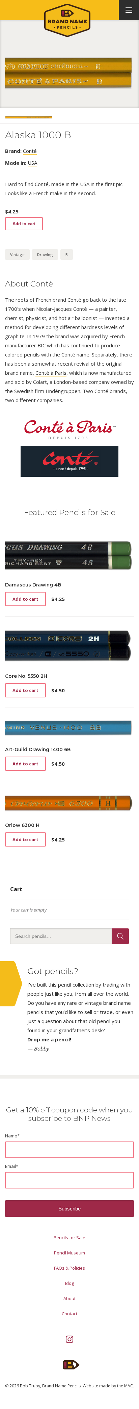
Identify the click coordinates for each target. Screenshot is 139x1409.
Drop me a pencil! (49, 1039)
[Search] (120, 936)
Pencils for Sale (69, 1237)
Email (11, 1166)
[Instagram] (69, 1339)
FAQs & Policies (69, 1268)
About (69, 1298)
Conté (30, 150)
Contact (69, 1314)
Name (12, 1136)
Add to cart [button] (25, 599)
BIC (41, 345)
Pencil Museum (69, 1253)
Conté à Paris (50, 372)
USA (32, 162)
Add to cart (23, 223)
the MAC (125, 1386)
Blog (69, 1283)
